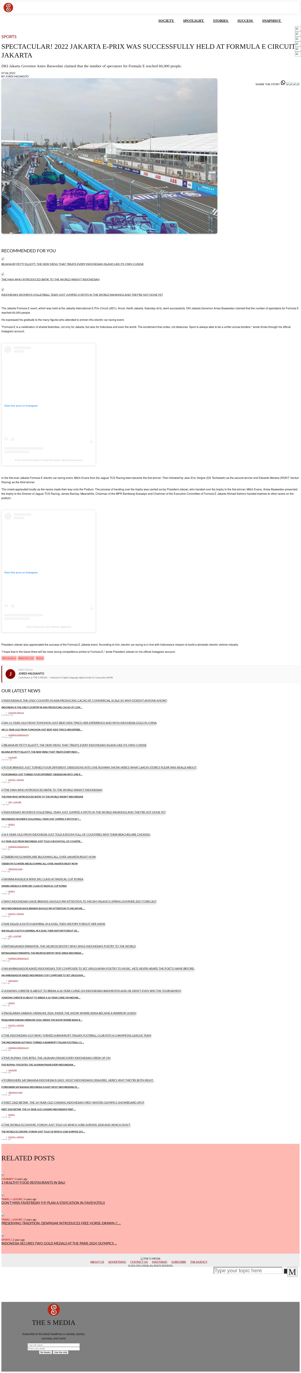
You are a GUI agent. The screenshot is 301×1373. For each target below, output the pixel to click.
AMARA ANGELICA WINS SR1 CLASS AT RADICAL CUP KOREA (34, 886)
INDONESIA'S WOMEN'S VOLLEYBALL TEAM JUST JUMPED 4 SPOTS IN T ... (41, 819)
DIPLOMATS (13, 981)
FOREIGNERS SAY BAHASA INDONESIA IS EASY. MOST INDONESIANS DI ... (40, 1087)
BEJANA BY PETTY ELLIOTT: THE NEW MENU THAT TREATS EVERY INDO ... (40, 752)
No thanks (45, 1352)
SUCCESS (245, 20)
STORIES (221, 20)
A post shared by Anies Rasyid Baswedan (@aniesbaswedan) (48, 460)
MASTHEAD (159, 1262)
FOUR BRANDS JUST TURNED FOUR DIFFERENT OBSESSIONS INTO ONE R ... (41, 774)
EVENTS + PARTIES (16, 780)
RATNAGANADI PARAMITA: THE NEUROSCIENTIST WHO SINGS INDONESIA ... (42, 953)
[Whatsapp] (283, 84)
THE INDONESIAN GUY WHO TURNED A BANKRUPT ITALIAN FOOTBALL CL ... (42, 1042)
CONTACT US (139, 1262)
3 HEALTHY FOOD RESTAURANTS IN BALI (33, 1182)
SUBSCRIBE (178, 1262)
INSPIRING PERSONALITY (18, 735)
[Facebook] (288, 84)
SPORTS (11, 824)
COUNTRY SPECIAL (16, 713)
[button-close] (292, 1272)
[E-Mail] (298, 84)
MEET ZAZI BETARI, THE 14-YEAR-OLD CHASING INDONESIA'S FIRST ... (38, 1109)
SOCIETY (166, 20)
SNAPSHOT (272, 20)
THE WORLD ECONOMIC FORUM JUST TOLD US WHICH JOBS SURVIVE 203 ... (43, 1132)
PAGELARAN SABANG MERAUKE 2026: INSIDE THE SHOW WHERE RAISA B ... (41, 1020)
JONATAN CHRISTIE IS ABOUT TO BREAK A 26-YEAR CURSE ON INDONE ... (40, 998)
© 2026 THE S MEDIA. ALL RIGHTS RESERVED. (150, 1265)
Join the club (60, 1352)
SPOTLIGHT (193, 20)
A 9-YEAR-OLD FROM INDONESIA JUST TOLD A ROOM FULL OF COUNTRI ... (41, 841)
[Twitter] (295, 84)
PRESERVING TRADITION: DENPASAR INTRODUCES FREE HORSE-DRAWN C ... (61, 1223)
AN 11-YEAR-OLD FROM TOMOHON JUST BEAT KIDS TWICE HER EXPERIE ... (41, 730)
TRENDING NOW (15, 869)
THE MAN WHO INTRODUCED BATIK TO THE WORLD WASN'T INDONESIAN (50, 279)
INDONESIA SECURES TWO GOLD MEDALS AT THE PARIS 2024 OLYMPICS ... (59, 1243)
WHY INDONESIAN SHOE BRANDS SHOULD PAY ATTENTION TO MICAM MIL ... (43, 908)
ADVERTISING (117, 1262)
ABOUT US (97, 1262)
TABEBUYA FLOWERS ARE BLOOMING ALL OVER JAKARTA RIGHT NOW (39, 864)
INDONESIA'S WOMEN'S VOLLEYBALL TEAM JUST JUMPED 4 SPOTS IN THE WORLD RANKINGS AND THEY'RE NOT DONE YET (82, 294)
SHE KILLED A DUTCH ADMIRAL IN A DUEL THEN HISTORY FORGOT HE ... (40, 931)
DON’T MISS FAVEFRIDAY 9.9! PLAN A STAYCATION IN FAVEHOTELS (53, 1203)
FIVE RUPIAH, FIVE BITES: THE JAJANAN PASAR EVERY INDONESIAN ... (38, 1065)
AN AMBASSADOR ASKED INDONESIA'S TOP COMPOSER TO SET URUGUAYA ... (43, 975)
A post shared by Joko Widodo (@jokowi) (48, 626)
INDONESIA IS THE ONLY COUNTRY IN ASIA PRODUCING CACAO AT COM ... (41, 707)
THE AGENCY (198, 1262)
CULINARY (12, 757)
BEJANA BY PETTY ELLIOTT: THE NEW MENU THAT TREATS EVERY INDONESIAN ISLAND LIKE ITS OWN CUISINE (72, 264)
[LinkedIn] (291, 84)
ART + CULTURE (14, 802)
